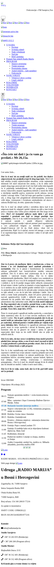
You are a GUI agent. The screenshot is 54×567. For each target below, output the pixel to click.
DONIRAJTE (12, 87)
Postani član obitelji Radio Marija (20, 59)
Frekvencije (16, 73)
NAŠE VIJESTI (13, 75)
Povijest (15, 47)
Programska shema (19, 68)
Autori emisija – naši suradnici (24, 71)
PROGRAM (11, 61)
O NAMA (10, 45)
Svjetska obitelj (18, 49)
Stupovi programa (19, 64)
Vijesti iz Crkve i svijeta (21, 78)
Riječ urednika (18, 57)
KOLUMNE (11, 82)
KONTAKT (11, 89)
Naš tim (15, 54)
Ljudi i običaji (17, 80)
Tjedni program (18, 66)
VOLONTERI (12, 85)
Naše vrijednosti (18, 52)
